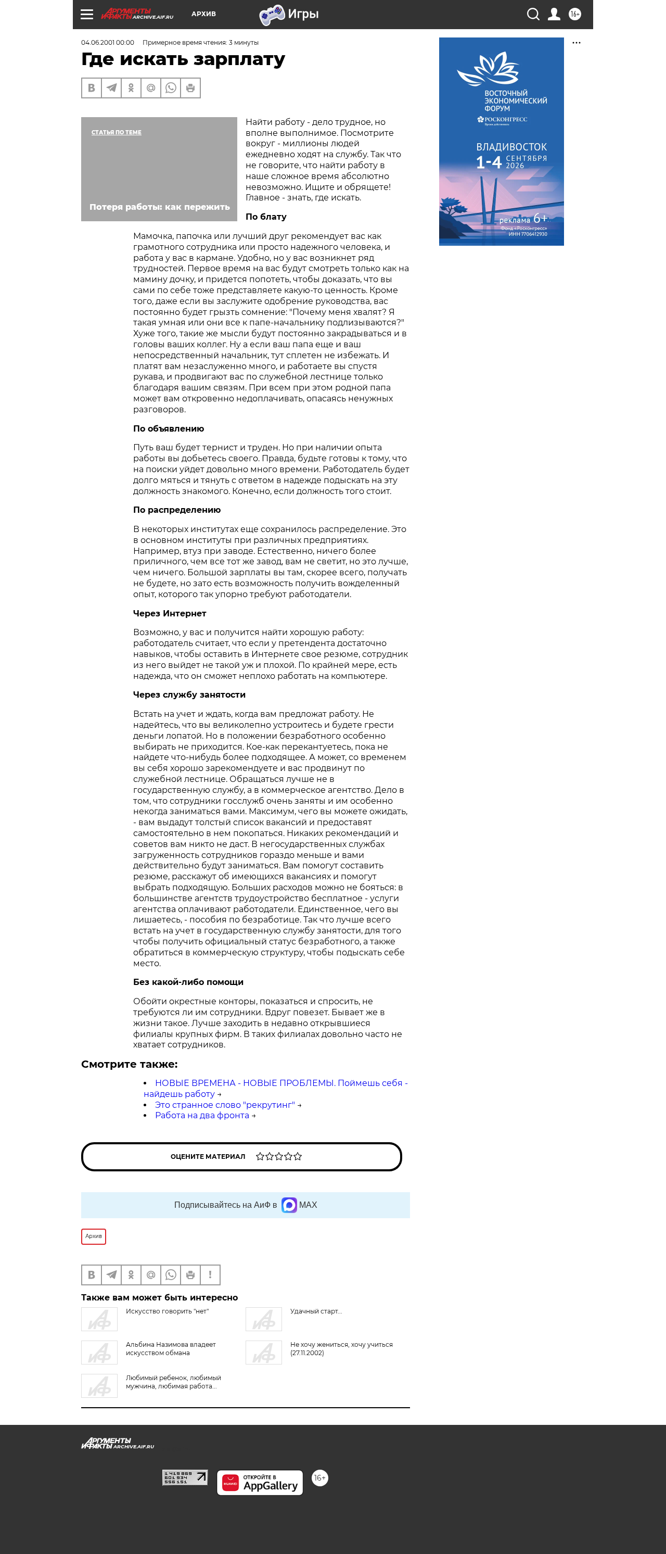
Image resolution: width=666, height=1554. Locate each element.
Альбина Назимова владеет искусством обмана (171, 1349)
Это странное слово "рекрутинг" (225, 1105)
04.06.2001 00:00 (107, 42)
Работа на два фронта (202, 1115)
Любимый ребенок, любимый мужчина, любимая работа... (173, 1382)
